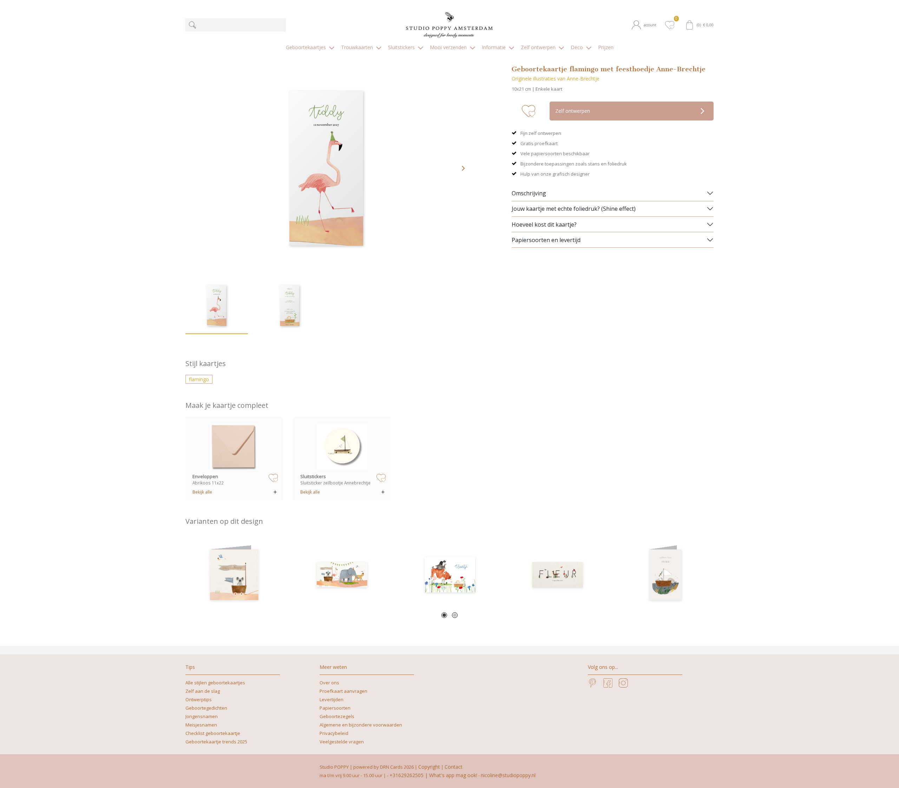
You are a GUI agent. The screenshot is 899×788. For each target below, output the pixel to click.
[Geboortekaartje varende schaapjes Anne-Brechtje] (665, 574)
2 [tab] (454, 615)
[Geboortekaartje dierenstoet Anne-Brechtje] (342, 574)
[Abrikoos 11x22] (234, 446)
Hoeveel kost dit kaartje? (544, 224)
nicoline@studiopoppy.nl (508, 775)
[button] (646, 25)
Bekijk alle (202, 492)
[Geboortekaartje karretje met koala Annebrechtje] (234, 574)
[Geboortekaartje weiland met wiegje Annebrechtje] (450, 574)
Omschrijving (529, 193)
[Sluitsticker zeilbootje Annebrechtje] (342, 446)
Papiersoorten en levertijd (546, 240)
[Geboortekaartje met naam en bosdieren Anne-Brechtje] (557, 574)
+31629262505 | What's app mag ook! (433, 775)
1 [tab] (444, 615)
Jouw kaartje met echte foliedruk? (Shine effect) (574, 209)
